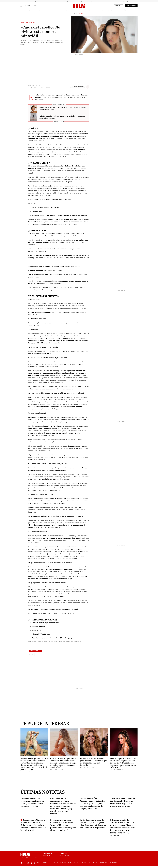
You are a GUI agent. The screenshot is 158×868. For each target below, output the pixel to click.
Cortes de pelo (90, 1)
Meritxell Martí (34, 85)
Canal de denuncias (108, 862)
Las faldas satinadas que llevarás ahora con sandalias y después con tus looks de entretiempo (62, 117)
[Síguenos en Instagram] (22, 863)
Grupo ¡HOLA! (64, 855)
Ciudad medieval (105, 1)
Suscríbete (131, 5)
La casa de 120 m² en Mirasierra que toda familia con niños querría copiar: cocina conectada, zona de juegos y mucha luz (92, 803)
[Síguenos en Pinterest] (38, 863)
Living (95, 10)
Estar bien (77, 10)
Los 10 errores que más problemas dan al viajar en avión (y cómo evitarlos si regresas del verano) (32, 802)
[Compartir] (88, 87)
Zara (71, 1)
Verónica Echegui (33, 1)
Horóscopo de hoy (124, 1)
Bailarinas (75, 1)
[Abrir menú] (21, 5)
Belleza (60, 10)
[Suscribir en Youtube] (35, 863)
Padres (117, 10)
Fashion (52, 10)
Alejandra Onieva (42, 1)
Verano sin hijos (114, 1)
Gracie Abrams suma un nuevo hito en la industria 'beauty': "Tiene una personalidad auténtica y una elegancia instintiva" (63, 824)
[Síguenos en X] (28, 863)
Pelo (31, 654)
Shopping (87, 10)
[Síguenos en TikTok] (32, 863)
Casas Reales (41, 10)
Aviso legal (48, 862)
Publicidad (48, 855)
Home (75, 13)
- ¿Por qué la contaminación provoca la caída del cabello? (50, 199)
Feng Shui (97, 1)
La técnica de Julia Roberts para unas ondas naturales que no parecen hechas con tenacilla (93, 761)
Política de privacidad (86, 862)
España (117, 5)
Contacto (63, 853)
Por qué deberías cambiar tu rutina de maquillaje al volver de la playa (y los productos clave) (62, 108)
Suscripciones (49, 853)
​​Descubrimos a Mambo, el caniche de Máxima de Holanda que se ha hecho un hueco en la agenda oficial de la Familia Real (33, 824)
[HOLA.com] (79, 6)
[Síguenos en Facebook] (25, 863)
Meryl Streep (82, 1)
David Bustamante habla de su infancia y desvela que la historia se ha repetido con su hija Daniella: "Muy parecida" (93, 823)
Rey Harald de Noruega (62, 1)
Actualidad (30, 10)
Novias (109, 10)
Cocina (68, 10)
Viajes (102, 10)
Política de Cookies (65, 862)
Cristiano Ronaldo (52, 1)
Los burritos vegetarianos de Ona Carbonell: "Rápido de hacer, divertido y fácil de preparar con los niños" (122, 802)
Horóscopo (125, 10)
